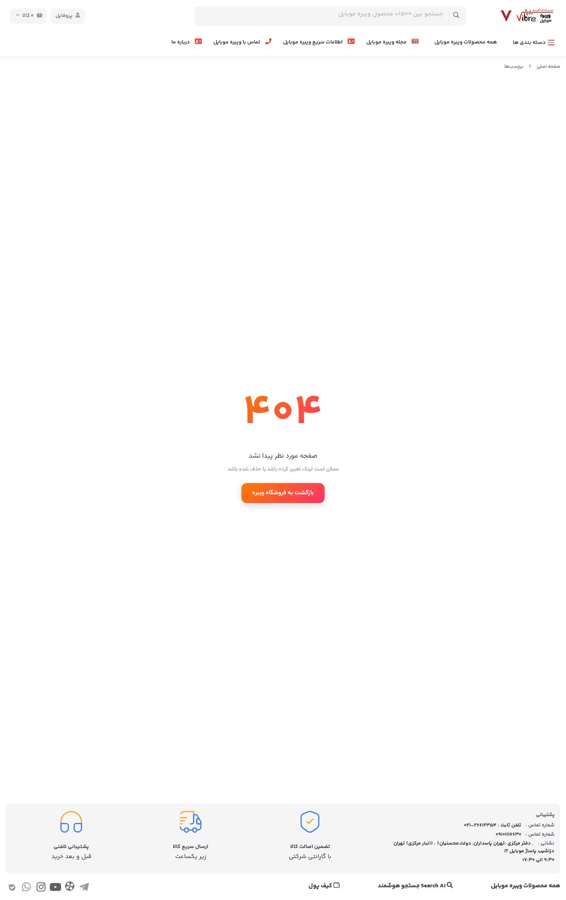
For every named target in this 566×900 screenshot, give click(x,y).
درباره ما (181, 42)
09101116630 (508, 834)
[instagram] (41, 889)
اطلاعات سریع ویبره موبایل (313, 42)
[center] (456, 16)
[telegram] (84, 889)
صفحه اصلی (548, 66)
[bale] (12, 889)
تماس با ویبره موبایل (237, 42)
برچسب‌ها (513, 66)
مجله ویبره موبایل (387, 42)
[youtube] (55, 889)
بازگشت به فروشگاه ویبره (283, 493)
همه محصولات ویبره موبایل (465, 42)
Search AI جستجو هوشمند (412, 886)
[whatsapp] (26, 889)
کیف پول (320, 886)
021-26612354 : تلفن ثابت (492, 825)
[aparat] (69, 888)
